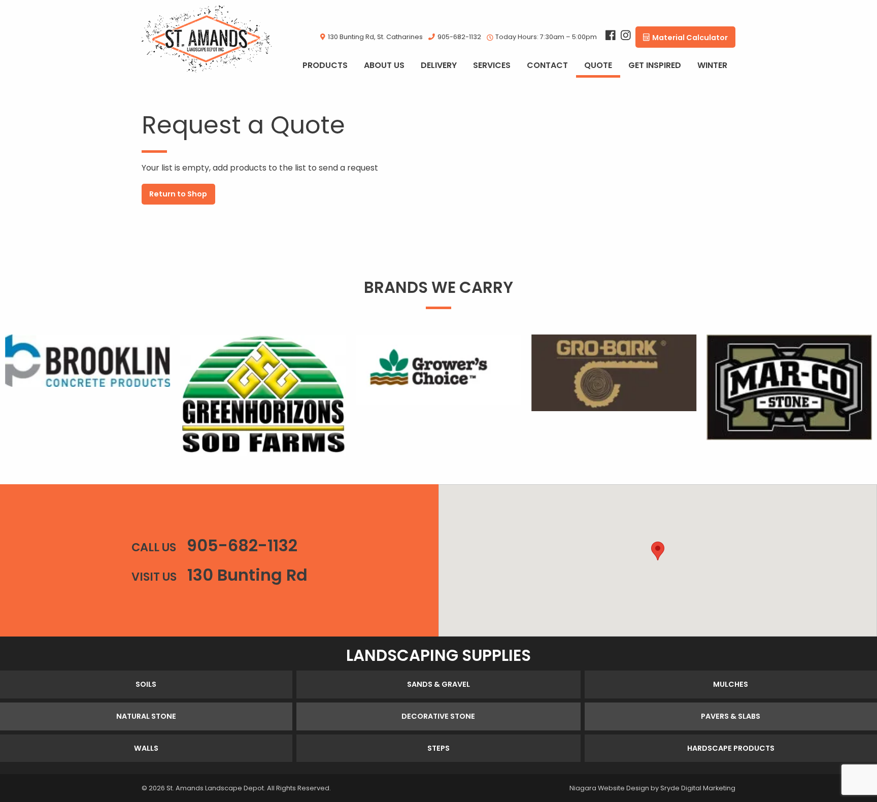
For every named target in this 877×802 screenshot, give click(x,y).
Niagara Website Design (609, 788)
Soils (146, 684)
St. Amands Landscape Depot (215, 788)
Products (325, 65)
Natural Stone (146, 716)
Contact (547, 65)
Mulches (730, 684)
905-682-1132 (459, 36)
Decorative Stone (438, 716)
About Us (384, 65)
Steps (438, 748)
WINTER (712, 65)
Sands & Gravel (438, 684)
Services (492, 65)
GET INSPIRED (654, 65)
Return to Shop (178, 194)
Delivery (439, 65)
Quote (598, 65)
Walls (146, 748)
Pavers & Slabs (730, 716)
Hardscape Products (730, 748)
